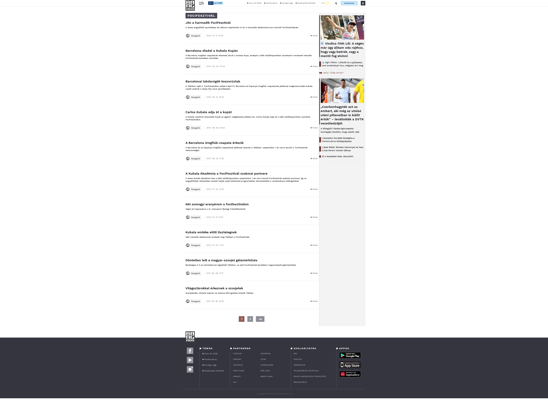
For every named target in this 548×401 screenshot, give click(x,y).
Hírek (315, 35)
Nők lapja (265, 371)
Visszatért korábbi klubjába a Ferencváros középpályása (338, 140)
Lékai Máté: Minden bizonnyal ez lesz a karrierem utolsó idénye (342, 149)
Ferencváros (271, 3)
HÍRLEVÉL (298, 359)
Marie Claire (267, 376)
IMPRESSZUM (299, 365)
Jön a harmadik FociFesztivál (208, 22)
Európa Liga (287, 3)
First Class (238, 371)
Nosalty (237, 376)
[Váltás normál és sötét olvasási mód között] (336, 3)
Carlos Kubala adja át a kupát (209, 112)
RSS (295, 354)
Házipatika (265, 354)
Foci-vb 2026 (255, 3)
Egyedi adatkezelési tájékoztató (310, 376)
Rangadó (195, 36)
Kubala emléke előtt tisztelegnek (211, 232)
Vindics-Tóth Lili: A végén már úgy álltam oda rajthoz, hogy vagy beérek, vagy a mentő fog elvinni (342, 50)
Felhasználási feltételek (306, 371)
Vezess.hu (238, 365)
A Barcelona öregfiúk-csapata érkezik (215, 143)
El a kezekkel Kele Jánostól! (337, 156)
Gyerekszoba (267, 365)
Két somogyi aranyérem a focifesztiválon (217, 204)
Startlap (237, 354)
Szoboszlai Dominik (306, 3)
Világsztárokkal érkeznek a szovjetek (214, 288)
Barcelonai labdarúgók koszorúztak (213, 81)
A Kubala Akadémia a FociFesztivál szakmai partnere (227, 173)
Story (263, 359)
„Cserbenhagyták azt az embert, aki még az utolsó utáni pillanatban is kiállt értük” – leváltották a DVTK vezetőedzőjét (342, 115)
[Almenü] (201, 3)
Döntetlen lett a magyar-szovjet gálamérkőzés (221, 260)
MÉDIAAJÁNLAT (300, 382)
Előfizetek (349, 3)
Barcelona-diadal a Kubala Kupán (212, 50)
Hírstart (237, 359)
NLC (235, 382)
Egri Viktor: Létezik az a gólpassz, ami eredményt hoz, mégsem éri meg (342, 64)
